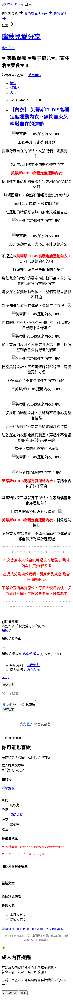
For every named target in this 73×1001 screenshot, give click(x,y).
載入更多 (8, 684)
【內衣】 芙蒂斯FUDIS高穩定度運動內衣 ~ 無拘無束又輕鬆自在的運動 (39, 117)
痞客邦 (27, 654)
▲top (5, 677)
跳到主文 (8, 48)
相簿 (13, 83)
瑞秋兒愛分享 (21, 37)
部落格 (14, 88)
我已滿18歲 (10, 993)
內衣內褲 (33, 670)
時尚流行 (33, 665)
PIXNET (18, 935)
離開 (23, 993)
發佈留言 (8, 709)
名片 (13, 93)
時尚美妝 (34, 75)
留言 (36, 654)
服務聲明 (44, 940)
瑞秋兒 (6, 631)
